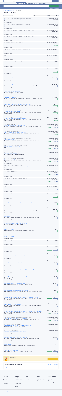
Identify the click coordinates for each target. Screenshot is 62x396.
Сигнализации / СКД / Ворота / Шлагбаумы (17, 165)
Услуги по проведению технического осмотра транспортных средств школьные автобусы (19, 269)
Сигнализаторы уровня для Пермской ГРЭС (11, 153)
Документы (5, 379)
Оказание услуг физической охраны (10, 97)
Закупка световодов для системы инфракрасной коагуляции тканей (15, 19)
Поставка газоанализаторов (9, 236)
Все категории (6, 8)
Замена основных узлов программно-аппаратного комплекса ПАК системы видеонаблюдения (20, 209)
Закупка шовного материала (9, 139)
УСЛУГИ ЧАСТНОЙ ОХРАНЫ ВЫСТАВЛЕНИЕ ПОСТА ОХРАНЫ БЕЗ (15, 132)
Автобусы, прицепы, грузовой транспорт (17, 267)
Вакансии (5, 380)
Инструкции (50, 379)
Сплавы (12, 152)
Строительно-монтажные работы (16, 186)
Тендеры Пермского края (9, 10)
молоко (22, 7)
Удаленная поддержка (52, 382)
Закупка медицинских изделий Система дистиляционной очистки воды (16, 118)
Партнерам (5, 377)
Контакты (5, 382)
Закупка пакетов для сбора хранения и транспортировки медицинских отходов (17, 104)
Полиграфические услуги (14, 171)
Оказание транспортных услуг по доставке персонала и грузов (15, 331)
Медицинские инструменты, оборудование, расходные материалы (21, 18)
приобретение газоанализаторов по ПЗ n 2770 (12, 241)
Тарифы (38, 377)
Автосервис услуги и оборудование (16, 253)
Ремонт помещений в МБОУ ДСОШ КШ (11, 187)
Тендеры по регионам (20, 3)
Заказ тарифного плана (41, 379)
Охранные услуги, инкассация (15, 131)
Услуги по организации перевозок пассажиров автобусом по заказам (16, 290)
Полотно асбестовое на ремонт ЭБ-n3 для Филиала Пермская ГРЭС (15, 223)
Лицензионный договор (41, 380)
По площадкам (28, 380)
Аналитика (16, 386)
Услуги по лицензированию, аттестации (17, 303)
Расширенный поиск (54, 8)
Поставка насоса (7, 43)
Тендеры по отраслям (30, 3)
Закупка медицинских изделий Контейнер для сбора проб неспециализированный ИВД (19, 276)
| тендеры (11, 1)
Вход (51, 1)
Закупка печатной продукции (9, 229)
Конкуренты (17, 380)
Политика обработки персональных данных (10, 391)
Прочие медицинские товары (15, 310)
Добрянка (8, 18)
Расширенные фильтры (19, 379)
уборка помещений (28, 7)
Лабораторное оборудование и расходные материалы (19, 145)
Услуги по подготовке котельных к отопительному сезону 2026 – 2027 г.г (16, 283)
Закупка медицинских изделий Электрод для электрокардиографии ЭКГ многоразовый (19, 262)
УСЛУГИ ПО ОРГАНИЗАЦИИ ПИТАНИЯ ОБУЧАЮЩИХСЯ (13, 77)
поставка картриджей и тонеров (9, 344)
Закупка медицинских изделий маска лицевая (12, 159)
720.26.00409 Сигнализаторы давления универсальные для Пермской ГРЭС (17, 166)
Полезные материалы (52, 377)
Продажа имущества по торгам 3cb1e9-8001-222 (12, 37)
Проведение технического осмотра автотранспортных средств (15, 255)
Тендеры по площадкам (41, 3)
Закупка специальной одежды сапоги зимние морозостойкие (14, 125)
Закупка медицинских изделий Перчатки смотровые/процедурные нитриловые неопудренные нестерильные (23, 311)
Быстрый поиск (17, 377)
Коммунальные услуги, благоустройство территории (19, 178)
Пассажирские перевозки (14, 330)
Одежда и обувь (13, 124)
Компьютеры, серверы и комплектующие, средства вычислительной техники (22, 30)
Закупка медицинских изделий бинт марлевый (12, 111)
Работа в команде (18, 383)
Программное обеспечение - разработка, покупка (18, 61)
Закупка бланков (7, 216)
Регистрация (55, 1)
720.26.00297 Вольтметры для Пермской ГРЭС (12, 91)
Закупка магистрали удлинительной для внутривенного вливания (15, 25)
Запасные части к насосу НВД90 (9, 56)
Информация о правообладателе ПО (9, 392)
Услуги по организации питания (15, 75)
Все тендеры (53, 364)
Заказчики (16, 382)
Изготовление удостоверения (9, 172)
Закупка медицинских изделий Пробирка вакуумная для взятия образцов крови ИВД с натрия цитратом (21, 297)
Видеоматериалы (51, 380)
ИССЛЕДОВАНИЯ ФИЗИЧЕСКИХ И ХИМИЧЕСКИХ (12, 304)
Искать (54, 6)
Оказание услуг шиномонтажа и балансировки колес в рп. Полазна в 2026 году (17, 325)
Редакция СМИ (5, 383)
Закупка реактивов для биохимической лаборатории (13, 146)
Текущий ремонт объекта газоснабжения (11, 350)
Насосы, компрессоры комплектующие (17, 42)
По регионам (28, 377)
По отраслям (28, 379)
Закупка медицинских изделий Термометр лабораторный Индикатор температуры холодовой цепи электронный (23, 202)
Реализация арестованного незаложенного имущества (13, 31)
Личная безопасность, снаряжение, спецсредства (18, 158)
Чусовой (6, 367)
